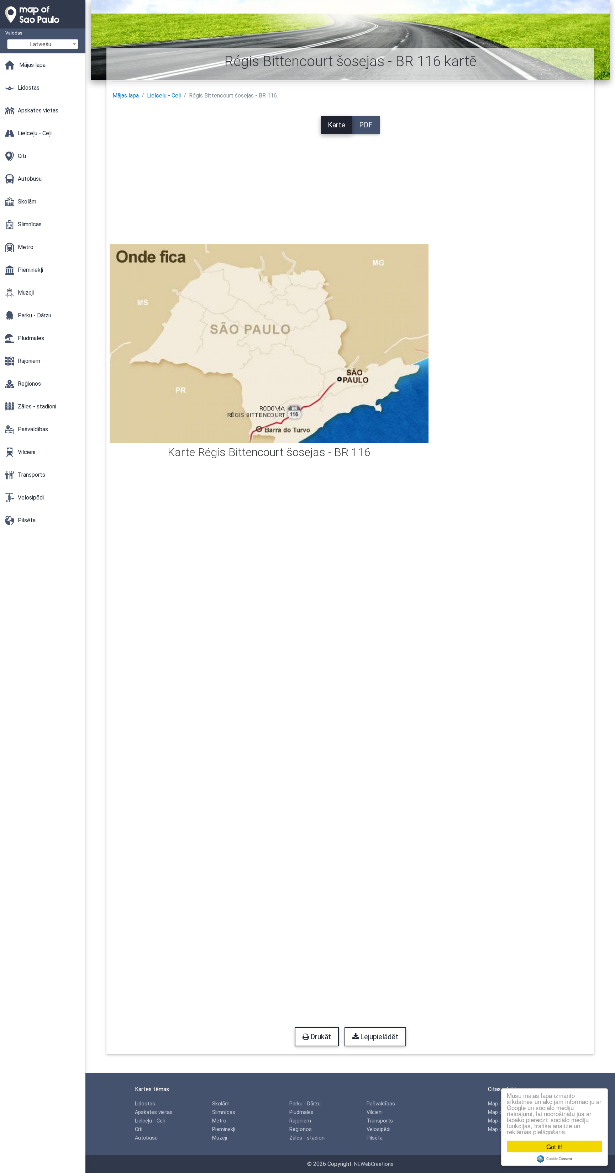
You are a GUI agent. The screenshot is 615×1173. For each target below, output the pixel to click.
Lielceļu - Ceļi (164, 95)
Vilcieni (375, 1112)
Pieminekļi (223, 1129)
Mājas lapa (125, 95)
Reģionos (300, 1129)
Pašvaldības (381, 1104)
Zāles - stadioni (307, 1138)
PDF (366, 125)
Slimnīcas (223, 1112)
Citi (138, 1129)
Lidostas (145, 1104)
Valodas (13, 33)
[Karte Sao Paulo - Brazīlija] (42, 25)
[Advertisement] (350, 184)
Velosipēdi (378, 1129)
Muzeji (219, 1138)
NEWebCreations (374, 1164)
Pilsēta (375, 1138)
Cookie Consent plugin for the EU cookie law (554, 1159)
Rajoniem (300, 1121)
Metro (219, 1121)
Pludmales (301, 1112)
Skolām (221, 1104)
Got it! (554, 1146)
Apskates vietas (154, 1112)
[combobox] (42, 44)
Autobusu (146, 1138)
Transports (380, 1121)
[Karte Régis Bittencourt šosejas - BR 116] (269, 342)
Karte (336, 125)
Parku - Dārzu (305, 1104)
